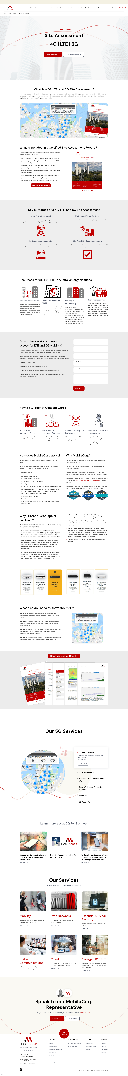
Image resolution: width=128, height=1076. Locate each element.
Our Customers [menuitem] (104, 1049)
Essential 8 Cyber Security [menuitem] (55, 1049)
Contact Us (75, 2)
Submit (77, 388)
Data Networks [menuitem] (53, 1046)
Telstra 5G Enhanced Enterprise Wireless (88, 480)
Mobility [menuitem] (51, 1043)
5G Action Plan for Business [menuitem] (74, 1043)
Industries (51, 7)
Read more (23, 925)
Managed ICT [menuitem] (52, 1052)
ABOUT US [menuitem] (104, 1039)
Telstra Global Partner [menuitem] (91, 1046)
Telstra (43, 7)
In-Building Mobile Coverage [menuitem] (56, 1062)
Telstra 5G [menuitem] (88, 1049)
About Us (87, 7)
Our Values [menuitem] (103, 1043)
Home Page (5, 14)
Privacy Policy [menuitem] (104, 1070)
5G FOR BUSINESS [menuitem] (73, 1039)
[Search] (115, 8)
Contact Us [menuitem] (104, 1052)
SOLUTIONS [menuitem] (52, 1039)
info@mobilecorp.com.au (27, 1056)
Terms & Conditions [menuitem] (95, 1070)
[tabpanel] (33, 847)
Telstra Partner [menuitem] (89, 1043)
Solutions (24, 7)
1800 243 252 (122, 7)
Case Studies (60, 7)
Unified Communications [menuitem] (55, 1055)
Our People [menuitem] (103, 1046)
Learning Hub (79, 7)
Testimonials (70, 7)
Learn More (83, 764)
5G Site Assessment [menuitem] (73, 1046)
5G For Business (34, 7)
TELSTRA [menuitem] (88, 1039)
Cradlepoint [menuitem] (70, 1047)
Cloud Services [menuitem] (53, 1059)
